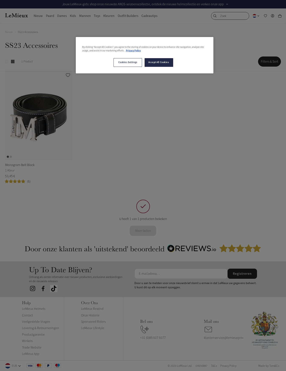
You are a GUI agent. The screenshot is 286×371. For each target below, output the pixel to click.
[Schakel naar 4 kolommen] (12, 61)
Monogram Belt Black (20, 165)
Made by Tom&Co (268, 366)
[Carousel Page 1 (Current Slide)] (8, 157)
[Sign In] (273, 16)
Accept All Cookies (158, 62)
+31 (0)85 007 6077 (153, 338)
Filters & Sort (269, 61)
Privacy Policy (133, 50)
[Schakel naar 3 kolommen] (6, 61)
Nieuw (9, 32)
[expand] (227, 4)
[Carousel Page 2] (11, 157)
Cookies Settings (127, 62)
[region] (144, 55)
